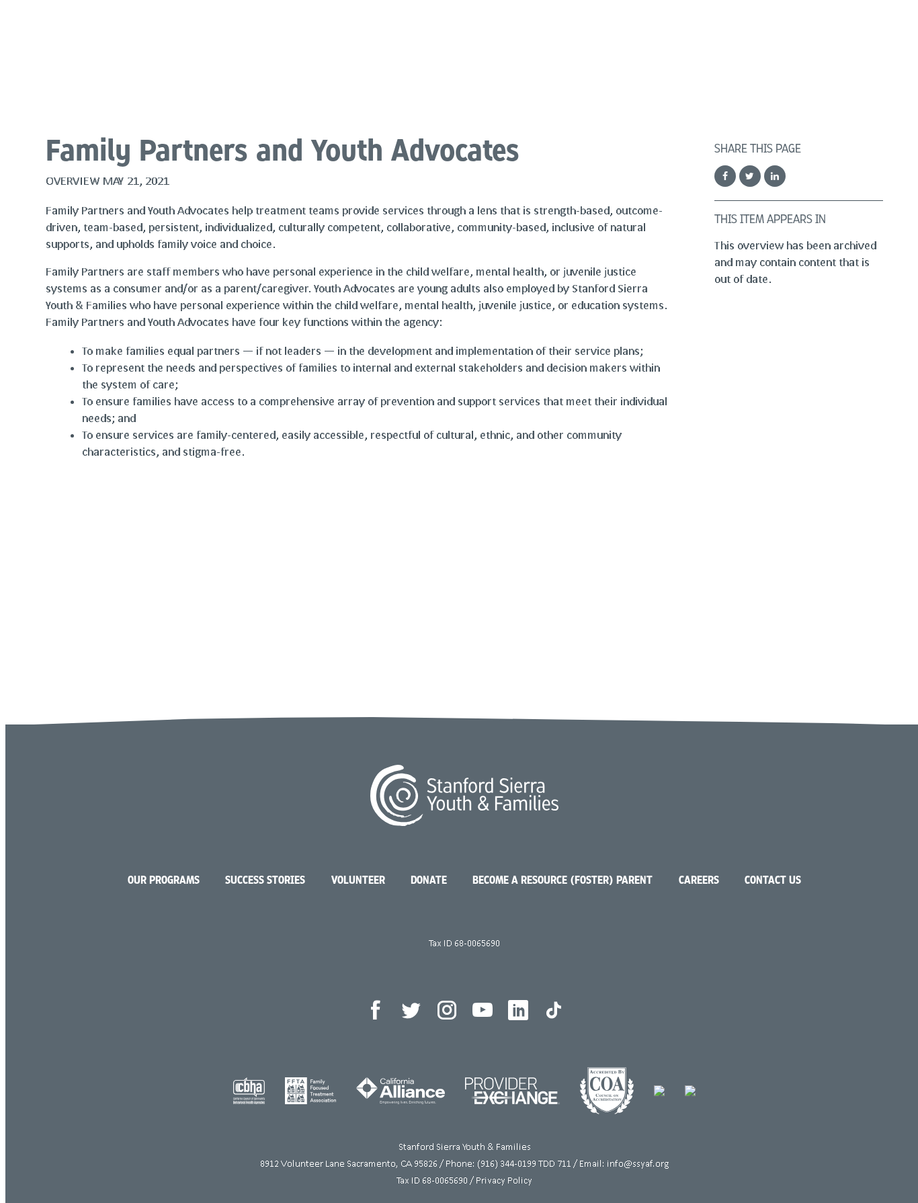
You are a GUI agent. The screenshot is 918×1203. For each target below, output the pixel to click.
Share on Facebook (725, 176)
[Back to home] (464, 823)
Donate (798, 46)
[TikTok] (554, 1010)
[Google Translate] (883, 47)
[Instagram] (447, 1010)
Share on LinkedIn (775, 176)
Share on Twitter (750, 176)
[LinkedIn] (518, 1010)
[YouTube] (482, 1010)
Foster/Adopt (695, 46)
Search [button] (858, 46)
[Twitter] (411, 1010)
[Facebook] (376, 1010)
